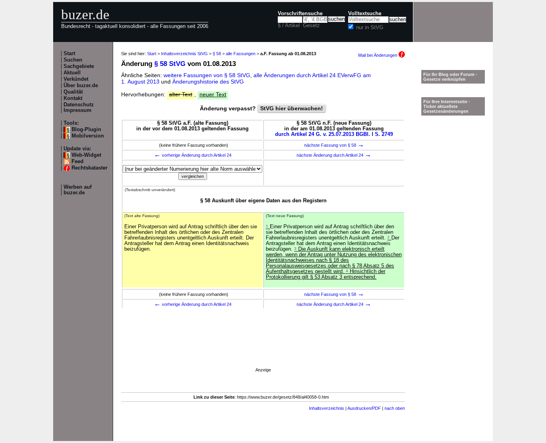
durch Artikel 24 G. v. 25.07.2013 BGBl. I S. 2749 (334, 134)
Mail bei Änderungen (378, 55)
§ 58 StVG (169, 64)
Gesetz (311, 25)
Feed (78, 161)
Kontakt (73, 98)
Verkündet (76, 79)
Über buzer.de (81, 85)
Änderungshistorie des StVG (208, 81)
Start (69, 53)
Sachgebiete (79, 66)
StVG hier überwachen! (291, 108)
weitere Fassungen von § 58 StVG (206, 75)
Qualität (73, 92)
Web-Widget (86, 155)
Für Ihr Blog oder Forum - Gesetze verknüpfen (450, 77)
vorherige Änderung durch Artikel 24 (192, 155)
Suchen (73, 60)
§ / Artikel (289, 25)
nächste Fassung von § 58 (334, 145)
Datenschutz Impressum (79, 107)
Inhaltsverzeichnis (326, 408)
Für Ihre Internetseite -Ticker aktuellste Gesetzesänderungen (446, 106)
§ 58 (217, 53)
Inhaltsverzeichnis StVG (184, 53)
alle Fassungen (240, 53)
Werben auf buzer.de (78, 190)
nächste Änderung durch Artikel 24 (334, 155)
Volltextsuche (364, 13)
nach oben (395, 408)
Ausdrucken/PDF (364, 408)
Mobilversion (88, 136)
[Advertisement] (263, 349)
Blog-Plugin (86, 129)
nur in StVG (369, 27)
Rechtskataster (90, 168)
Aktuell (72, 73)
